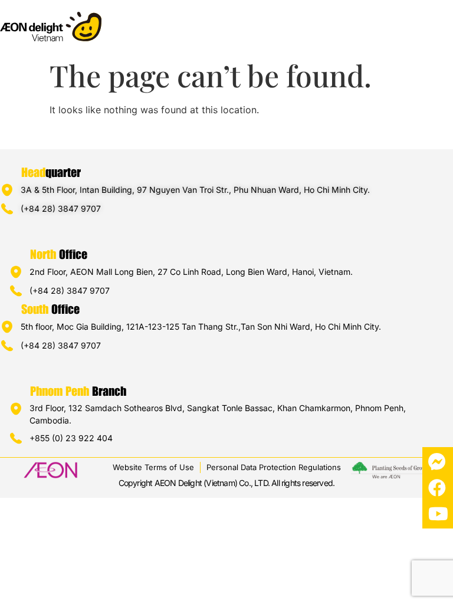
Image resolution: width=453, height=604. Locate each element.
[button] (443, 21)
